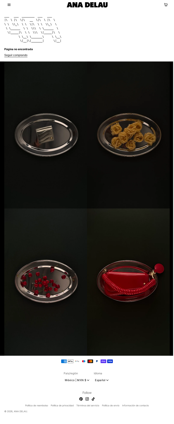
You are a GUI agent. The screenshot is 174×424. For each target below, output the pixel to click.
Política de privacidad (62, 405)
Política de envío (110, 405)
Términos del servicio (87, 405)
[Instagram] (87, 399)
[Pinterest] (81, 399)
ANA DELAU (20, 411)
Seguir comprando (15, 55)
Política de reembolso (36, 405)
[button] (9, 5)
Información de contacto (135, 405)
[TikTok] (93, 399)
